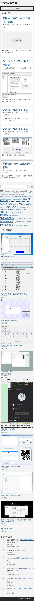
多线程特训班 (5, 201)
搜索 (1, 184)
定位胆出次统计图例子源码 (8, 256)
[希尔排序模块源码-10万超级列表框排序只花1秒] (17, 277)
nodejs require (19, 194)
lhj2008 (24, 25)
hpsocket (9, 192)
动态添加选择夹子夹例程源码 (9, 320)
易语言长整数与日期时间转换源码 (23, 588)
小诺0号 (24, 67)
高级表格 (21, 225)
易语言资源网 (3, 209)
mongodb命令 (9, 194)
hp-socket (3, 192)
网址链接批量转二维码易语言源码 (10, 466)
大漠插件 (13, 201)
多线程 (26, 199)
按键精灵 (5, 204)
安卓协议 (24, 201)
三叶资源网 (9, 199)
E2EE (2, 191)
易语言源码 (13, 207)
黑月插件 (26, 225)
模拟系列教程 (12, 209)
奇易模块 (18, 201)
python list (14, 196)
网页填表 (28, 218)
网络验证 (22, 218)
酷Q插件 (29, 221)
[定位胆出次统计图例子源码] (17, 244)
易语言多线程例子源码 (15, 110)
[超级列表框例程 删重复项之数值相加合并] (17, 335)
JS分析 (30, 193)
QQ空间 (20, 196)
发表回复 (7, 115)
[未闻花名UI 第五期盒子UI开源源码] (17, 483)
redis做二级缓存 (27, 196)
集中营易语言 (9, 224)
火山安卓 (12, 212)
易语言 (25, 203)
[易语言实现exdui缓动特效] (17, 403)
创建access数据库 (17, 199)
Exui (13, 191)
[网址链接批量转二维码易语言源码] (17, 449)
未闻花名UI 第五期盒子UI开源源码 (10, 495)
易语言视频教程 (24, 207)
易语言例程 (3, 207)
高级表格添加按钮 (6, 374)
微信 (28, 201)
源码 (4, 212)
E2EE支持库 (8, 191)
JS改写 (2, 194)
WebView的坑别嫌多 (6, 528)
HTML (15, 193)
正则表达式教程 (21, 209)
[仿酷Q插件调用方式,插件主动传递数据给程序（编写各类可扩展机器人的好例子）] (17, 510)
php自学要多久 (5, 196)
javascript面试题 (22, 192)
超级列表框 (22, 222)
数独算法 (14, 204)
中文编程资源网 (9, 3)
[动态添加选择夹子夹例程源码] (16, 309)
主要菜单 (17, 8)
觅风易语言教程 (8, 221)
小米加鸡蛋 (25, 132)
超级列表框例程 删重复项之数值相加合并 (12, 345)
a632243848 (24, 113)
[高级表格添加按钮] (17, 362)
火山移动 (19, 212)
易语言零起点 (21, 550)
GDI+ (18, 191)
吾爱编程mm (24, 170)
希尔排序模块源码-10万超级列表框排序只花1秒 (14, 294)
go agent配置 (24, 191)
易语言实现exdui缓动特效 (8, 429)
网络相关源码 (9, 218)
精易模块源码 (15, 215)
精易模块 (6, 215)
